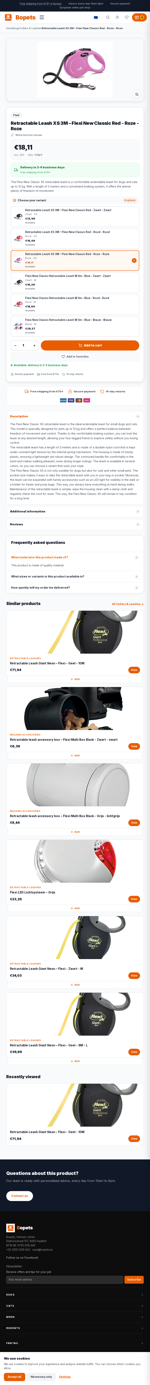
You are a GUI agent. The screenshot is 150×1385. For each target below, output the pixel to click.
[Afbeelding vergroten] (137, 94)
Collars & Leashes (31, 28)
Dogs (16, 28)
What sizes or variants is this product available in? (47, 576)
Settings (65, 1376)
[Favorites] (126, 17)
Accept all (14, 1376)
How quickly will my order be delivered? (40, 587)
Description (19, 416)
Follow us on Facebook (22, 1257)
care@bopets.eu (42, 1249)
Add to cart (93, 345)
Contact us (19, 1196)
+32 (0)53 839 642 (18, 1249)
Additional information (27, 511)
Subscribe (134, 1279)
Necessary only (41, 1376)
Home (9, 28)
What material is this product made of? (39, 557)
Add (77, 679)
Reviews (16, 524)
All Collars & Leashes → (128, 604)
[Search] (108, 17)
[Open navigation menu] (42, 17)
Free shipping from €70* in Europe (41, 3)
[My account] (117, 17)
